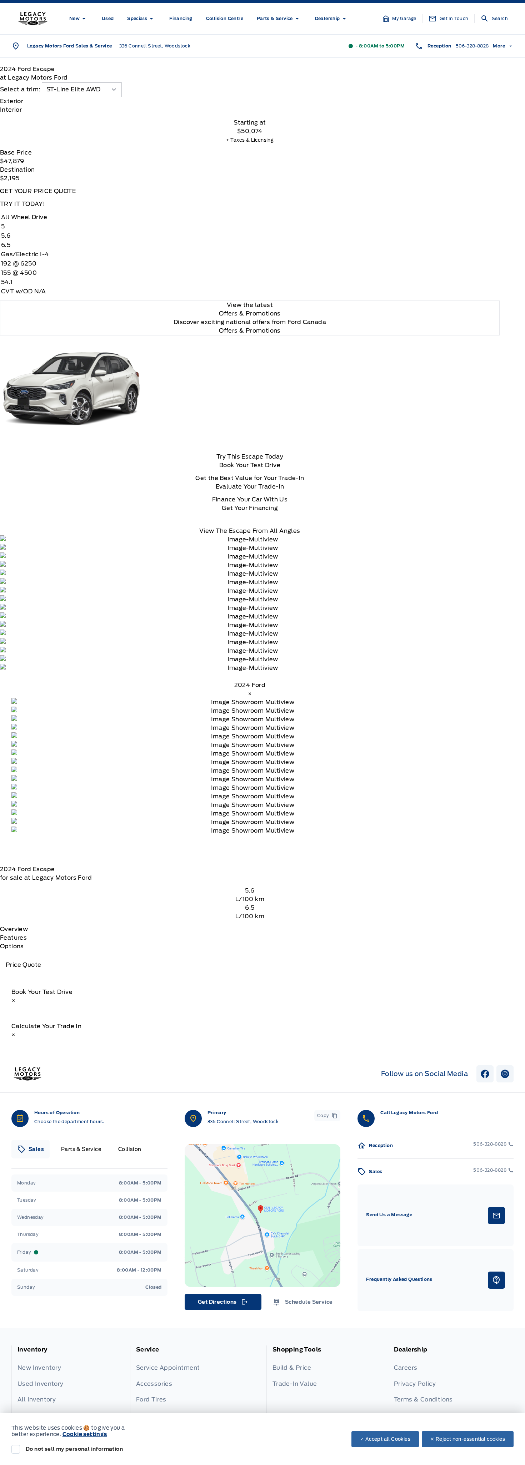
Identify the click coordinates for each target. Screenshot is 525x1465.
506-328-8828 (472, 46)
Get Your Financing (250, 508)
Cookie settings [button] (84, 1434)
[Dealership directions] (263, 1215)
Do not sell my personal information (74, 1449)
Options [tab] (12, 946)
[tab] (250, 101)
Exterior (11, 101)
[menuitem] (78, 18)
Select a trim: (20, 89)
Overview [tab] (14, 929)
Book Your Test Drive (249, 465)
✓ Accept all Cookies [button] (385, 1439)
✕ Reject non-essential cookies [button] (467, 1439)
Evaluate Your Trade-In (250, 486)
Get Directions (222, 1303)
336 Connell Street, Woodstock (155, 46)
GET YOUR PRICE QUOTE (38, 191)
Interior (11, 109)
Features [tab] (13, 937)
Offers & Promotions (250, 330)
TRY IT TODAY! (22, 204)
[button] (399, 18)
